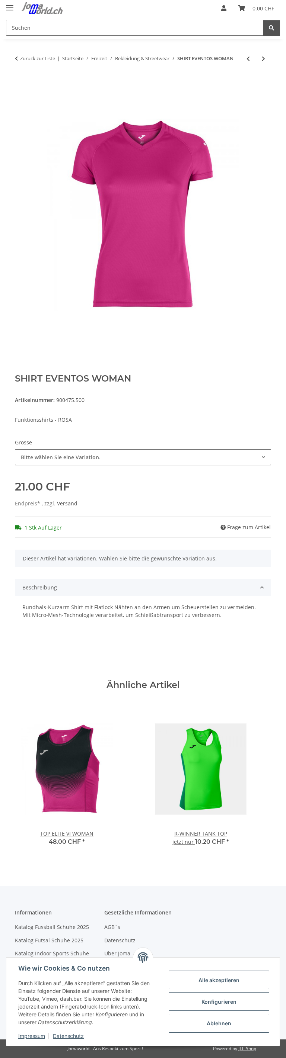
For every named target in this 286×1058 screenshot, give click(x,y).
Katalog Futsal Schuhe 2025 (49, 940)
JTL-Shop (247, 1048)
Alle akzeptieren (218, 980)
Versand (67, 503)
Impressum (31, 1036)
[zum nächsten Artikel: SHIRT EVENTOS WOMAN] (263, 59)
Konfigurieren (218, 1001)
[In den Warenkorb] (21, 83)
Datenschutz (68, 1036)
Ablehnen (219, 1023)
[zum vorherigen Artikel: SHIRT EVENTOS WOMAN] (248, 59)
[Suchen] (271, 28)
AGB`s (112, 926)
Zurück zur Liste (37, 58)
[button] (223, 8)
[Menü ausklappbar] (9, 4)
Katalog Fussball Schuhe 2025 (52, 926)
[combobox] (143, 457)
